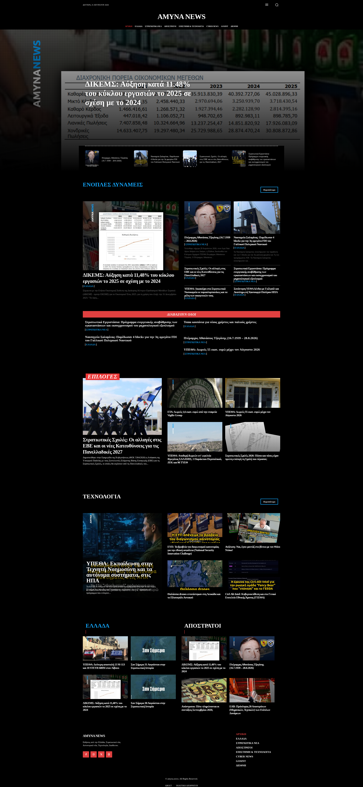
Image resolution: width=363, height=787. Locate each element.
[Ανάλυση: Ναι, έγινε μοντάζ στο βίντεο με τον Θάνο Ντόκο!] (252, 528)
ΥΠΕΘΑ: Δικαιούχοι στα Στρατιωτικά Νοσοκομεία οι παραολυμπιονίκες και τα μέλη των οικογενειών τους (205, 292)
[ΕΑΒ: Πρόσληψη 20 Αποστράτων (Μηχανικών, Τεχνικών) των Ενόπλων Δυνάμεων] (252, 690)
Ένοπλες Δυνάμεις (113, 185)
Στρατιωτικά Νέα (195, 244)
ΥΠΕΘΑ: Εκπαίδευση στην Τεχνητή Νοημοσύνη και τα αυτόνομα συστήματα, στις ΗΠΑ (119, 572)
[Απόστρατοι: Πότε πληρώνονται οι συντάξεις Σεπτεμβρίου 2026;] (204, 690)
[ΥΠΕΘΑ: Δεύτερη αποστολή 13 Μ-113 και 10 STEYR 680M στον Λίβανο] (105, 648)
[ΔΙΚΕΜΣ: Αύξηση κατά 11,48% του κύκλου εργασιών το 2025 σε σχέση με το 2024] (131, 235)
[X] (101, 754)
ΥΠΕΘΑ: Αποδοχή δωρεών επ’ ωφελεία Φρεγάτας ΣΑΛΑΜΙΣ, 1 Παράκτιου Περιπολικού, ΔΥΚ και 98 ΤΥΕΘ (194, 459)
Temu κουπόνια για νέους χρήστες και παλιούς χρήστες (220, 322)
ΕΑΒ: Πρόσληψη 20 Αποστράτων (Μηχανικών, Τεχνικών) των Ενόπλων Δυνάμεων (249, 710)
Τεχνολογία (102, 496)
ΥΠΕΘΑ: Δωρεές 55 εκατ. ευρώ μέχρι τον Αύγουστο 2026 (222, 349)
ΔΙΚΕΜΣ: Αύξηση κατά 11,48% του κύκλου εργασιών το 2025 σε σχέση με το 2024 (138, 93)
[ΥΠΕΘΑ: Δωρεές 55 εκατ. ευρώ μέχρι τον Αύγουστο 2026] (252, 393)
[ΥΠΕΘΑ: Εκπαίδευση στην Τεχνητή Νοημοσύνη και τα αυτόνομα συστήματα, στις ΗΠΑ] (122, 555)
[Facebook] (86, 754)
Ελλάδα (88, 286)
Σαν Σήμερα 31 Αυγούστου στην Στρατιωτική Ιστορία (148, 666)
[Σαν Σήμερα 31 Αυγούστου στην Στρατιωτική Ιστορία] (153, 648)
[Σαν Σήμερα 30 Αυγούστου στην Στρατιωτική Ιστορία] (153, 687)
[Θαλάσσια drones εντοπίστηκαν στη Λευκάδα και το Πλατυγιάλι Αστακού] (194, 575)
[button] (276, 4)
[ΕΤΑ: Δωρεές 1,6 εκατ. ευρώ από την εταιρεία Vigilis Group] (194, 393)
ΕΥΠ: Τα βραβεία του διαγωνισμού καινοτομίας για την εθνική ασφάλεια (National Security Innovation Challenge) (193, 550)
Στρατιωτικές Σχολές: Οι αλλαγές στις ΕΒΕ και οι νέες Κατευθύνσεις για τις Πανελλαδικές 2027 (214, 159)
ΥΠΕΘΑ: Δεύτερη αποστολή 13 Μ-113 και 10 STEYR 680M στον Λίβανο (104, 666)
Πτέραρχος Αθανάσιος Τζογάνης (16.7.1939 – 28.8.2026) (221, 338)
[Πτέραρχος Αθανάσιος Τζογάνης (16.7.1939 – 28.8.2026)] (92, 158)
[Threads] (109, 754)
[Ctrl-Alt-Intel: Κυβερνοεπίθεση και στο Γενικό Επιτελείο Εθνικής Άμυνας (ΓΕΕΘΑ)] (252, 575)
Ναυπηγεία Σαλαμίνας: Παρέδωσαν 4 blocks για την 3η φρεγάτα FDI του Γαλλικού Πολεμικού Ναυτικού (165, 159)
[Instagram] (93, 754)
